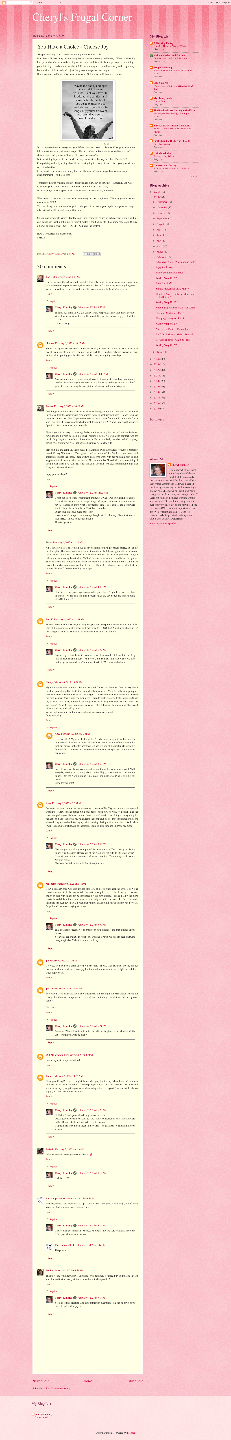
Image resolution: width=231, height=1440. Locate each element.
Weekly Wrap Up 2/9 (166, 323)
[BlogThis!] (88, 254)
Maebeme (51, 884)
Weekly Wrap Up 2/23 (167, 278)
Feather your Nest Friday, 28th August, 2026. (172, 115)
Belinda (50, 1149)
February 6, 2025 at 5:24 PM (92, 1026)
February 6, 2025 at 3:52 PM (92, 764)
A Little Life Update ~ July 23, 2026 (171, 168)
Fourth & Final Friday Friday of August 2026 (173, 72)
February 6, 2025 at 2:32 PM (75, 733)
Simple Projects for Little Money (172, 288)
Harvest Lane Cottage (165, 165)
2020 (156, 381)
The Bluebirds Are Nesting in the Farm (174, 110)
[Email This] (85, 254)
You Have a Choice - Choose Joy (172, 329)
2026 (156, 191)
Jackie (49, 988)
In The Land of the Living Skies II (172, 141)
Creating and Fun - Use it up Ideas (173, 339)
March (160, 251)
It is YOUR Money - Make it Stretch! (174, 334)
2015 (156, 408)
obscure (50, 343)
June (159, 235)
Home (88, 1380)
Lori (48, 277)
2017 (156, 397)
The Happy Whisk (56, 1198)
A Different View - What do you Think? (175, 262)
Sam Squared (161, 83)
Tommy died (41, 1417)
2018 (156, 392)
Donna (49, 406)
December (162, 201)
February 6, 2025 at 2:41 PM (71, 883)
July (159, 229)
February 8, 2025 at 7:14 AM (92, 1297)
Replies (53, 301)
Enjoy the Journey (165, 267)
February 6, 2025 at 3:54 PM (92, 844)
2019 (156, 386)
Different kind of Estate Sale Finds (170, 58)
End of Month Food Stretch (169, 272)
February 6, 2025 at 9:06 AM (66, 277)
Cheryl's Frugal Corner (82, 16)
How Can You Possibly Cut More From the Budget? (175, 295)
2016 (156, 403)
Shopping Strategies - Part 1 (170, 318)
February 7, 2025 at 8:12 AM (92, 1173)
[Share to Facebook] (95, 254)
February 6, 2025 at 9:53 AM (92, 307)
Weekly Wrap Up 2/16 (167, 302)
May (159, 240)
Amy (57, 734)
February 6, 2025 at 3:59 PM (92, 924)
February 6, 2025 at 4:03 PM (92, 587)
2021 (156, 375)
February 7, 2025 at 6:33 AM (69, 1149)
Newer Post (40, 1380)
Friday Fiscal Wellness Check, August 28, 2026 (174, 87)
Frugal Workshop (163, 67)
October (161, 213)
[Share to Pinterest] (99, 254)
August (161, 224)
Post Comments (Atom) (58, 1388)
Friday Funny (160, 101)
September (162, 218)
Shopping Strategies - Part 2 (170, 313)
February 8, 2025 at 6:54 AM (69, 1270)
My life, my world (163, 98)
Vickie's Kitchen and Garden (169, 55)
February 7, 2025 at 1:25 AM (68, 1076)
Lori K (49, 619)
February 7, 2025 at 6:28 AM (92, 1110)
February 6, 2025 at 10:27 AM (69, 406)
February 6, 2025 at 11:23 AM (93, 492)
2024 (156, 359)
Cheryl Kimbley (63, 307)
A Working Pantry (163, 43)
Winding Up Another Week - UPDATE (175, 307)
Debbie (49, 1270)
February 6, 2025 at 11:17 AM (93, 374)
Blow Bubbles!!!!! (165, 283)
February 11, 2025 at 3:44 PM (90, 1245)
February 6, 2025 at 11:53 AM (69, 619)
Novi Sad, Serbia (162, 143)
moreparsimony (44, 1414)
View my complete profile (163, 523)
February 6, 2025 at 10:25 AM (70, 343)
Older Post (135, 1380)
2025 (156, 197)
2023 (156, 364)
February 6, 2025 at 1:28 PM (68, 682)
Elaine (49, 1076)
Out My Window (163, 153)
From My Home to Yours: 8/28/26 (170, 46)
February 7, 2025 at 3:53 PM (81, 1198)
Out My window (54, 1055)
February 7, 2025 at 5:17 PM (92, 1225)
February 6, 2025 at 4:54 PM (68, 988)
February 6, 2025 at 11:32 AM (68, 542)
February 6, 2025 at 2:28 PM (66, 803)
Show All (195, 176)
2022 (156, 370)
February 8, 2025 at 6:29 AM (92, 650)
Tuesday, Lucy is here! (164, 156)
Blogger (131, 1432)
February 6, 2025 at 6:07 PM (78, 1055)
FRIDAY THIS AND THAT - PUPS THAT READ (173, 130)
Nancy (49, 682)
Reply (49, 293)
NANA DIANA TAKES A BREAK (172, 125)
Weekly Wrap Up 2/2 (166, 345)
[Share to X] (92, 254)
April (160, 246)
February (162, 257)
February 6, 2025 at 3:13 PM (62, 960)
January (161, 352)
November (162, 207)
